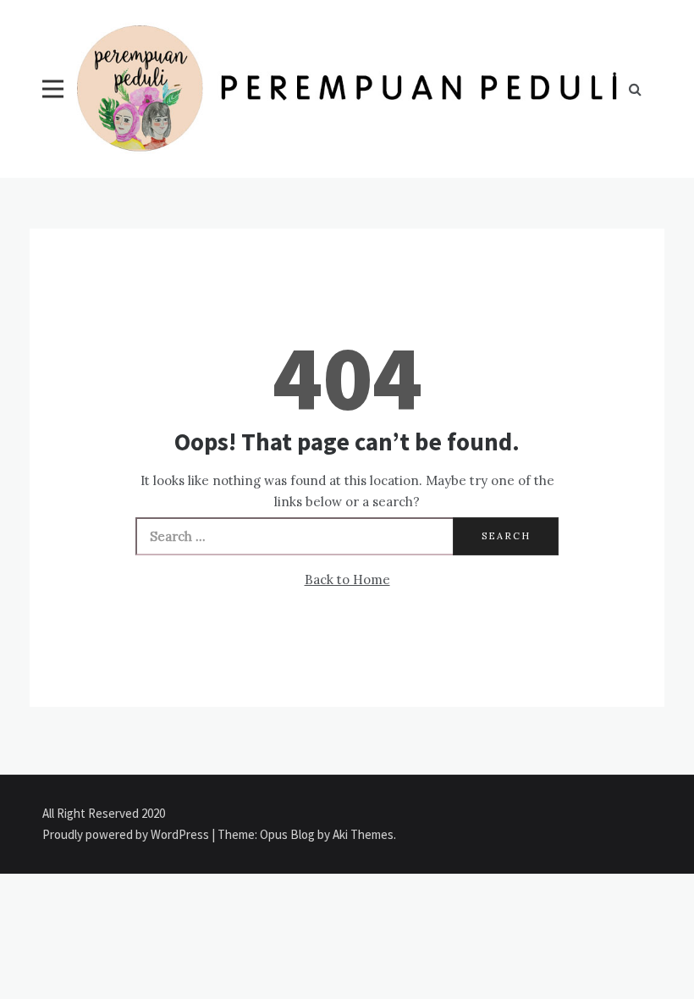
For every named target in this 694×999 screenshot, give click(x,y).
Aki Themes (363, 834)
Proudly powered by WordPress (127, 834)
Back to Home (347, 579)
